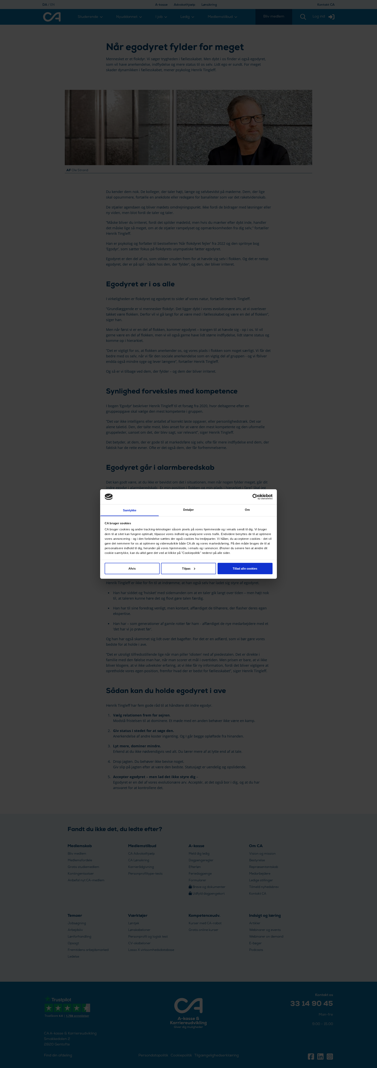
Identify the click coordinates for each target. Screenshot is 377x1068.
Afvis (132, 568)
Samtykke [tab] (129, 510)
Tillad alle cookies (245, 568)
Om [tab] (247, 509)
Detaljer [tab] (188, 509)
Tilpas (186, 568)
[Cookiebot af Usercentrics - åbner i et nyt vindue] (255, 497)
